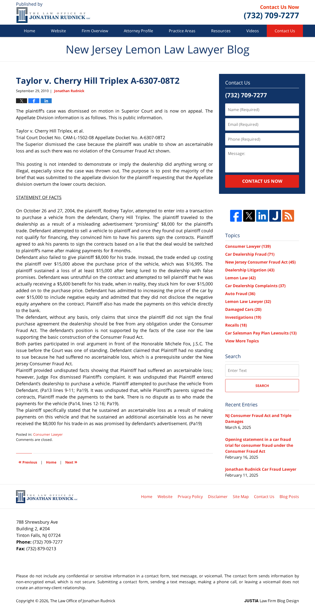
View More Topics (242, 341)
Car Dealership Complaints (255, 285)
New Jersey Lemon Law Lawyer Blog (53, 12)
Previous (27, 461)
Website (58, 30)
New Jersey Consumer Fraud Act (260, 262)
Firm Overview (95, 30)
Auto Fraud (240, 293)
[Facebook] (236, 216)
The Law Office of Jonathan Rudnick (82, 600)
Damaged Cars (243, 309)
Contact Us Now (262, 181)
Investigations (243, 317)
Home (29, 30)
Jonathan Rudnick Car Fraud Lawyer (260, 469)
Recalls (236, 325)
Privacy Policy (190, 496)
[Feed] (288, 216)
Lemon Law (240, 278)
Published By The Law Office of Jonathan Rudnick (271, 12)
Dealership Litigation (249, 270)
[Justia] (275, 216)
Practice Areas (182, 30)
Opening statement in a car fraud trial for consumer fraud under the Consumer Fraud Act (259, 445)
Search (262, 385)
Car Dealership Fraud (249, 254)
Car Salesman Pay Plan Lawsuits (261, 333)
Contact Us (285, 30)
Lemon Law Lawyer (248, 301)
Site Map (241, 496)
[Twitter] (249, 216)
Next (71, 461)
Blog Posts (289, 496)
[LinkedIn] (262, 216)
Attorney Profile (138, 30)
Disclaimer (218, 496)
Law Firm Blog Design (271, 600)
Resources (221, 30)
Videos (252, 30)
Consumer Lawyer (48, 434)
